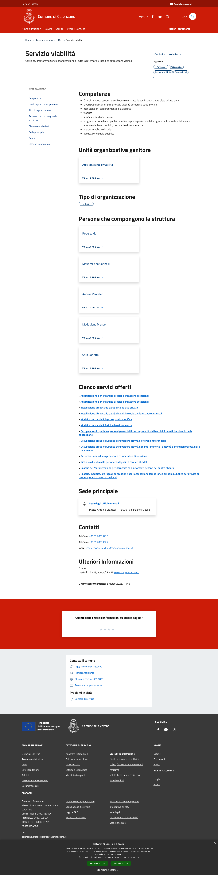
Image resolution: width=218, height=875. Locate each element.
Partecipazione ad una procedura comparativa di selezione (114, 456)
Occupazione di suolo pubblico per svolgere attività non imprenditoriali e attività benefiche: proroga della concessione (139, 448)
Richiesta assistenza (76, 817)
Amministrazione (44, 40)
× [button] (215, 843)
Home (28, 40)
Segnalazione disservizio (78, 807)
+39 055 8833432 (98, 536)
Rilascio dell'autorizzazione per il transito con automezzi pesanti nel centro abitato (127, 468)
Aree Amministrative (32, 759)
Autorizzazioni (117, 780)
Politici (25, 775)
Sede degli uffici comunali (104, 503)
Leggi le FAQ (72, 812)
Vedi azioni (174, 54)
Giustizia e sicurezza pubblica (124, 759)
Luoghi (156, 779)
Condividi (159, 54)
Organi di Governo (31, 754)
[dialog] (109, 857)
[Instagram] (166, 16)
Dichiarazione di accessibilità (124, 817)
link (137, 857)
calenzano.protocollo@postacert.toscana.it (44, 836)
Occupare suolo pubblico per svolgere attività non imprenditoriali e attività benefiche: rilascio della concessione (135, 433)
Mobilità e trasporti (75, 775)
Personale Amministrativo (35, 780)
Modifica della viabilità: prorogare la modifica (106, 419)
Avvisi (156, 764)
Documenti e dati (30, 786)
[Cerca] (192, 16)
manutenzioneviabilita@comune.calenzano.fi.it (109, 548)
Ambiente (114, 769)
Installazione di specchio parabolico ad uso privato (109, 408)
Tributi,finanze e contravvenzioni (126, 764)
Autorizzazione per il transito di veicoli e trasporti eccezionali (115, 396)
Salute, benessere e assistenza (125, 775)
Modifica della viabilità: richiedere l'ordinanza (106, 425)
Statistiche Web (118, 823)
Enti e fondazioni (30, 770)
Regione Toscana (30, 4)
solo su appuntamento (126, 572)
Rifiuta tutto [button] (121, 863)
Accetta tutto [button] (97, 863)
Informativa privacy (119, 807)
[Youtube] (159, 16)
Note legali (115, 812)
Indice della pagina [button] (37, 88)
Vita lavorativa (73, 764)
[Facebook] (151, 16)
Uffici (59, 40)
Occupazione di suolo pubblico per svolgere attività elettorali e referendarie (123, 441)
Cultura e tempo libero (77, 759)
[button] (109, 869)
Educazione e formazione (122, 753)
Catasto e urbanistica (76, 770)
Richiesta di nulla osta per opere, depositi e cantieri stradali (114, 462)
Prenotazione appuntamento (80, 801)
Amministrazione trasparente (124, 801)
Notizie (157, 754)
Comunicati (159, 759)
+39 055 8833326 (98, 542)
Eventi (156, 784)
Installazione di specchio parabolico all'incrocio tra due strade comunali (121, 413)
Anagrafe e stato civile (77, 754)
